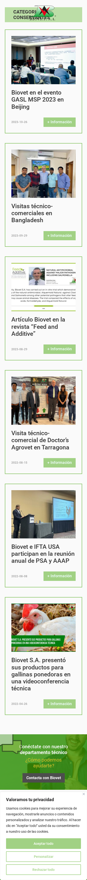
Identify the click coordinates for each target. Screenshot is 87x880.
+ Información (59, 122)
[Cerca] (84, 794)
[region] (43, 836)
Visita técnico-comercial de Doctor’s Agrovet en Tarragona (40, 440)
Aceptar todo (43, 844)
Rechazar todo (43, 870)
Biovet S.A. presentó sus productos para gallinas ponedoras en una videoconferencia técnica (41, 674)
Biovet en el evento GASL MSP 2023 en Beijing (37, 99)
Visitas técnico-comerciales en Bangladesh (32, 213)
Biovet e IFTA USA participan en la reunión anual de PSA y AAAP (43, 553)
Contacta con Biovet (43, 778)
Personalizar (43, 857)
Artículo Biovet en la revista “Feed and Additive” (38, 326)
